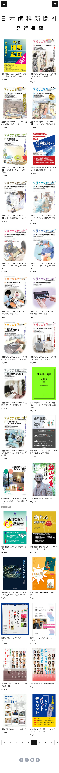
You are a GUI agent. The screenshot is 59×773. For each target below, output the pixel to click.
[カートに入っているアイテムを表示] (55, 4)
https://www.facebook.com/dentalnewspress (21, 760)
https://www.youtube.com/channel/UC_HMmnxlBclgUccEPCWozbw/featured (32, 760)
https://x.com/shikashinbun (27, 760)
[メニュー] (4, 4)
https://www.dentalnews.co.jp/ (38, 760)
